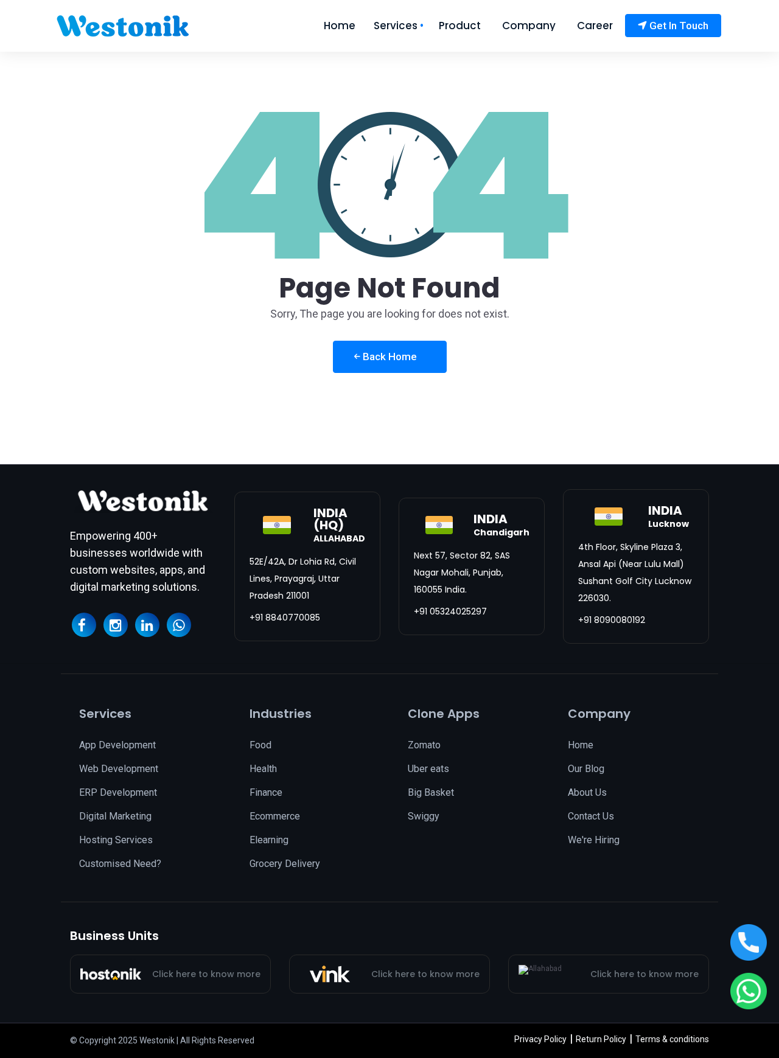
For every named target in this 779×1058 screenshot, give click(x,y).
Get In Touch (677, 25)
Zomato (424, 745)
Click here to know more (206, 974)
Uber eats (428, 768)
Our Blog (586, 768)
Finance (266, 792)
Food (260, 745)
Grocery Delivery (285, 863)
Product (460, 26)
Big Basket (431, 792)
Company (529, 26)
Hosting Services (116, 840)
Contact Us (591, 816)
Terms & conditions (672, 1039)
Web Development (118, 768)
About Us (587, 792)
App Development (117, 745)
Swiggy (423, 816)
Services (395, 26)
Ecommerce (275, 816)
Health (263, 768)
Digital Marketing (115, 816)
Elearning (269, 840)
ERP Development (118, 792)
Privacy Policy (540, 1039)
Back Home (388, 356)
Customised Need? (120, 863)
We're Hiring (594, 840)
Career (595, 26)
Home (339, 26)
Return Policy (601, 1039)
